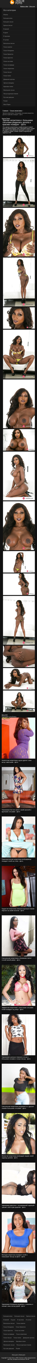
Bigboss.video (24, 6)
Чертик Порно (6, 118)
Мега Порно (6, 104)
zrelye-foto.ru (11, 1358)
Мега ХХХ (5, 715)
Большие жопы (7, 18)
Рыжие (5, 101)
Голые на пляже (8, 61)
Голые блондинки (8, 50)
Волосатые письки (8, 43)
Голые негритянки (8, 68)
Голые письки (7, 72)
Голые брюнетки (8, 54)
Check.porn (22, 1355)
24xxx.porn (15, 1355)
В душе (5, 32)
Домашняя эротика (9, 79)
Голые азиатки (7, 47)
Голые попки (7, 75)
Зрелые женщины (8, 83)
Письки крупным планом (10, 93)
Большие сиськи (8, 22)
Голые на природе (8, 65)
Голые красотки (8, 57)
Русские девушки (8, 97)
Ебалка (5, 14)
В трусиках (6, 36)
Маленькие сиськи (8, 90)
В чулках (6, 40)
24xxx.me (32, 6)
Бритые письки (7, 25)
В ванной (6, 29)
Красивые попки (8, 86)
